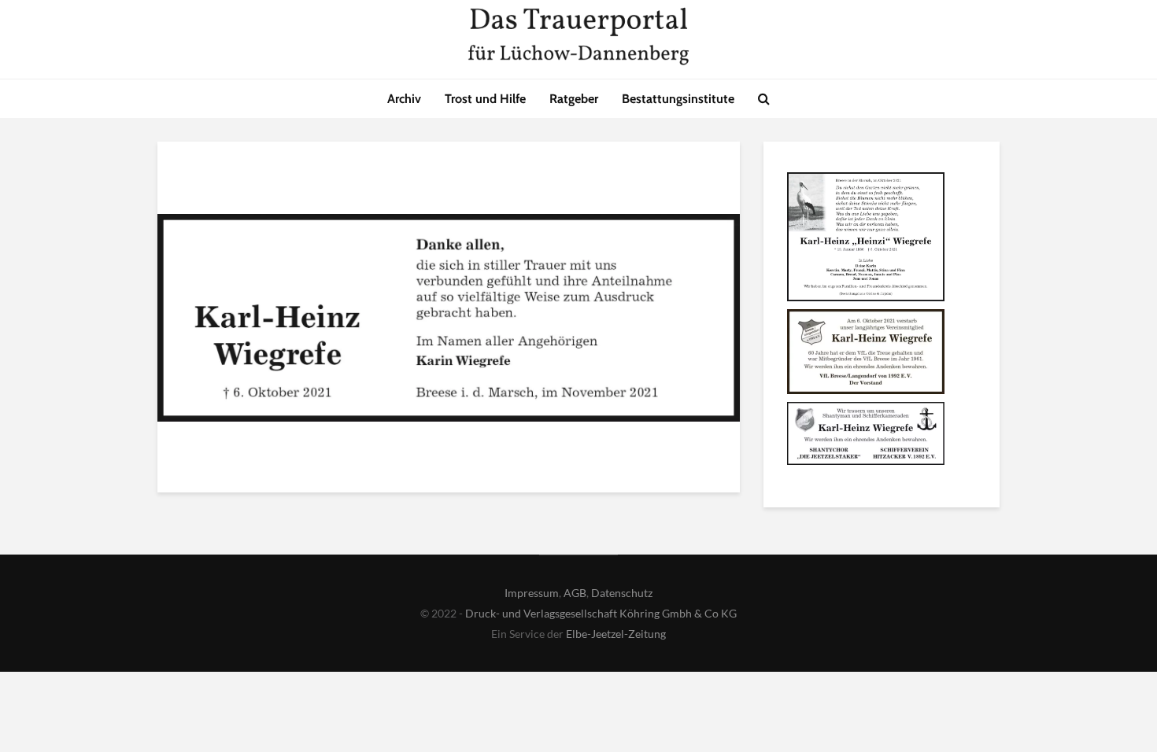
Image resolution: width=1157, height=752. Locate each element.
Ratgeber (573, 98)
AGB (575, 592)
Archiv (404, 98)
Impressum (532, 592)
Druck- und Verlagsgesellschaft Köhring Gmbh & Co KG (601, 613)
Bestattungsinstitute (678, 98)
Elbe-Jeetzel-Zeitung (616, 633)
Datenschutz (621, 592)
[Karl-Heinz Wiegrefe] (865, 239)
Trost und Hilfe (485, 98)
